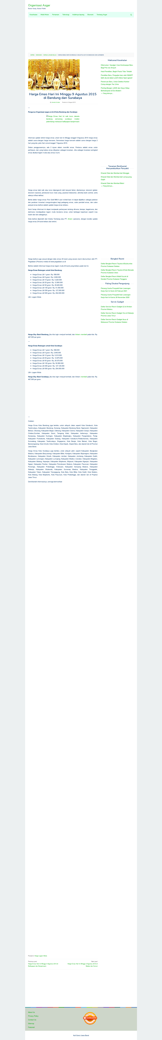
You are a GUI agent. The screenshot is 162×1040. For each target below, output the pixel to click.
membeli (84, 334)
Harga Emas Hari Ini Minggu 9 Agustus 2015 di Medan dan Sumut (83, 963)
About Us (31, 1012)
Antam (70, 219)
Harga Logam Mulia (41, 956)
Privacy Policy (33, 1016)
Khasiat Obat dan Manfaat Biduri (112, 183)
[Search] (131, 14)
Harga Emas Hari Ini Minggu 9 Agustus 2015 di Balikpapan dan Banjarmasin (43, 963)
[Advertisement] (81, 35)
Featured (31, 1027)
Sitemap (31, 1023)
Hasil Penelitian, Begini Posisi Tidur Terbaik (116, 71)
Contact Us (32, 1019)
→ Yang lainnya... (107, 93)
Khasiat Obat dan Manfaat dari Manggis (115, 173)
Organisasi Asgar (39, 5)
